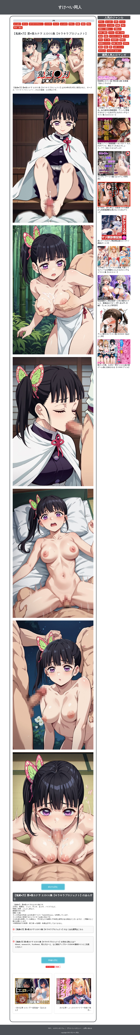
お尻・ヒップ (118, 47)
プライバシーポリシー (74, 1028)
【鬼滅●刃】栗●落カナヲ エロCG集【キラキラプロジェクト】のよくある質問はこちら (49, 929)
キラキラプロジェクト (37, 24)
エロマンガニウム (58, 1028)
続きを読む (53, 887)
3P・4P (106, 40)
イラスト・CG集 (115, 36)
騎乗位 (122, 40)
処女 (100, 36)
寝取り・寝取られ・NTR (107, 29)
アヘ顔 (126, 36)
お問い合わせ (87, 1028)
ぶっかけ (64, 24)
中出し (71, 24)
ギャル (25, 24)
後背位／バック (104, 43)
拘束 (106, 36)
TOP (49, 1028)
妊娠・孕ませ (116, 43)
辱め (88, 24)
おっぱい (17, 24)
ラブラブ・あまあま (114, 50)
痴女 (83, 24)
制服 (77, 24)
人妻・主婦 (120, 32)
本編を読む (53, 960)
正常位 (126, 43)
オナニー (102, 50)
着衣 (100, 47)
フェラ (56, 24)
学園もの (118, 29)
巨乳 (116, 22)
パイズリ (48, 24)
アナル (111, 32)
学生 (100, 40)
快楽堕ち (115, 40)
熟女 (106, 47)
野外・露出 (18, 27)
